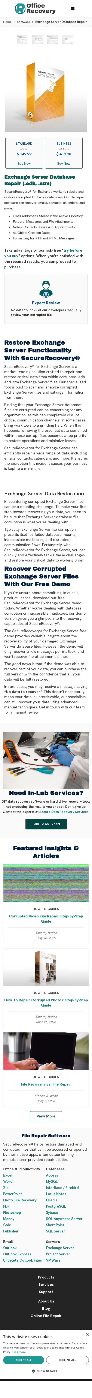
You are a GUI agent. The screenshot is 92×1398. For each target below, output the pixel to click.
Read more (19, 1352)
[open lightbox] (22, 39)
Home (7, 22)
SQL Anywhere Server (64, 1218)
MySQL (52, 1181)
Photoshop (12, 1212)
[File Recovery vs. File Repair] (46, 1050)
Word (7, 1181)
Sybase (52, 1212)
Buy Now (24, 163)
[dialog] (46, 1354)
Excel (7, 1175)
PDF (6, 1206)
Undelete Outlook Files (22, 1260)
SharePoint (55, 1225)
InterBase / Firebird (62, 1187)
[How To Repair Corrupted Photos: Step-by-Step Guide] (46, 966)
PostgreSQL (56, 1206)
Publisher (11, 1231)
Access (52, 1175)
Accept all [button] (24, 1360)
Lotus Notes (56, 1194)
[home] (34, 8)
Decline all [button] (67, 1360)
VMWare (53, 1260)
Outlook (10, 1248)
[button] (73, 8)
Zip (6, 1187)
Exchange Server (60, 1248)
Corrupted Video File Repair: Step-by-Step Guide (46, 919)
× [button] (87, 1334)
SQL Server (55, 1231)
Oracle (52, 1200)
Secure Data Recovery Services (63, 812)
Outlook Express (17, 1254)
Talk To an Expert (46, 824)
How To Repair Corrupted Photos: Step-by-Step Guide (46, 1003)
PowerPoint (12, 1194)
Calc (7, 1225)
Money (8, 1218)
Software (23, 22)
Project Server (58, 1254)
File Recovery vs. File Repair (46, 1084)
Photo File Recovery (20, 1200)
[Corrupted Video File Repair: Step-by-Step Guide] (46, 882)
